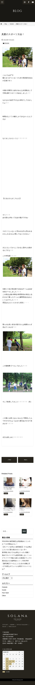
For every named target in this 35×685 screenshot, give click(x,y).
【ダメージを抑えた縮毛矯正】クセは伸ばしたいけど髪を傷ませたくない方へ (17, 548)
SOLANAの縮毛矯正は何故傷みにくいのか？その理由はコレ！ (16, 542)
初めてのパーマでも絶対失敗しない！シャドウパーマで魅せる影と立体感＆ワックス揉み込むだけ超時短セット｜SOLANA (17, 558)
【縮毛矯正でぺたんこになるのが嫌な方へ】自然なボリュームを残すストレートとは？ (17, 566)
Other (4, 595)
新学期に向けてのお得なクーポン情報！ (16, 552)
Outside (4, 587)
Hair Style (5, 593)
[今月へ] (19, 652)
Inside (4, 590)
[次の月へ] (22, 652)
